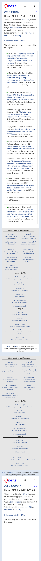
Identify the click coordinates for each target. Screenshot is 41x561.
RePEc (16, 346)
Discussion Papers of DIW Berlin (18, 168)
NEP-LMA (25, 20)
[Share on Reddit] (14, 12)
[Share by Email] (18, 12)
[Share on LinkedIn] (16, 12)
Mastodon (8, 35)
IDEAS (9, 346)
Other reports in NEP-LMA (14, 41)
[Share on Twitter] (9, 12)
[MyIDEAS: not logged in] (35, 12)
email (26, 33)
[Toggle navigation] (25, 6)
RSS (30, 33)
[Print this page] (20, 12)
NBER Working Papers (22, 117)
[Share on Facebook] (12, 12)
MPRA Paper (11, 134)
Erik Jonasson (15, 28)
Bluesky (18, 35)
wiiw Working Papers (26, 149)
